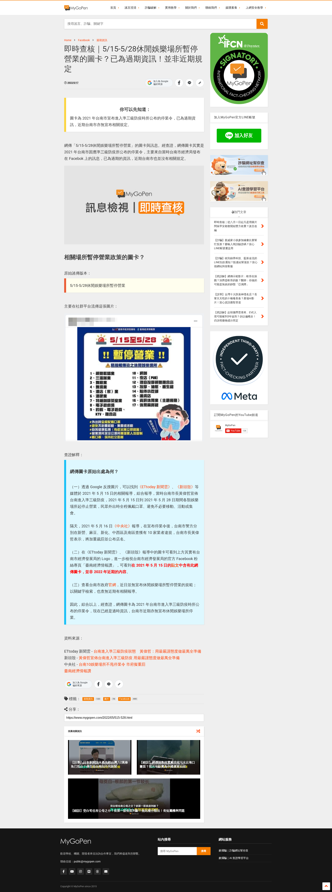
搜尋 (203, 851)
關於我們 (191, 7)
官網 (112, 584)
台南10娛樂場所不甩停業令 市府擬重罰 (112, 664)
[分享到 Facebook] (179, 83)
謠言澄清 (130, 7)
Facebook (84, 40)
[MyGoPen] (76, 8)
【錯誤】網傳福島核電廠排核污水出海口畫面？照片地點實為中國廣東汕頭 (167, 764)
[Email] (106, 871)
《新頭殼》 (185, 487)
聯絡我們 (211, 7)
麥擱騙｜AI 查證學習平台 (234, 858)
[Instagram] (80, 871)
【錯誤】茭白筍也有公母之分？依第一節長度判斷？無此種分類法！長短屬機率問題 (128, 810)
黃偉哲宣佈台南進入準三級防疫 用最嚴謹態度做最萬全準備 (129, 658)
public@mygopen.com (87, 861)
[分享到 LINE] (189, 83)
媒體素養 (231, 7)
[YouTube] (72, 871)
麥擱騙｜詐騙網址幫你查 (233, 850)
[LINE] (89, 871)
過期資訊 (101, 40)
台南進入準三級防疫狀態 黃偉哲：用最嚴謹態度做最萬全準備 (147, 651)
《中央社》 (122, 526)
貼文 (175, 565)
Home (67, 40)
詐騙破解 (150, 7)
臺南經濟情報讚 (77, 671)
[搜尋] (262, 24)
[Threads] (97, 871)
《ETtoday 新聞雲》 (155, 487)
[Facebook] (63, 871)
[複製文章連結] (200, 83)
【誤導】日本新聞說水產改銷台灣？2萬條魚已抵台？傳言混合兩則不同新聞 (99, 764)
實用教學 (171, 7)
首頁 (113, 7)
